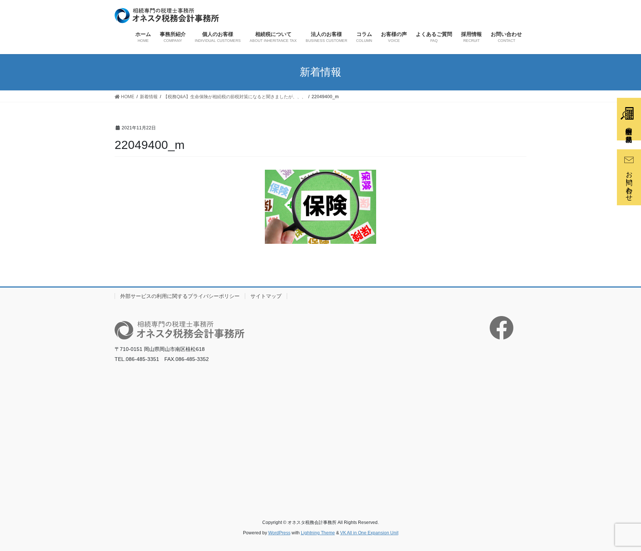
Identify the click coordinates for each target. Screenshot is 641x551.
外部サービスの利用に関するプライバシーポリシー (180, 296)
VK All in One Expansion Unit (369, 532)
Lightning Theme (318, 532)
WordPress (279, 532)
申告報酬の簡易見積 (628, 127)
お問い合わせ (629, 182)
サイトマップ (266, 296)
